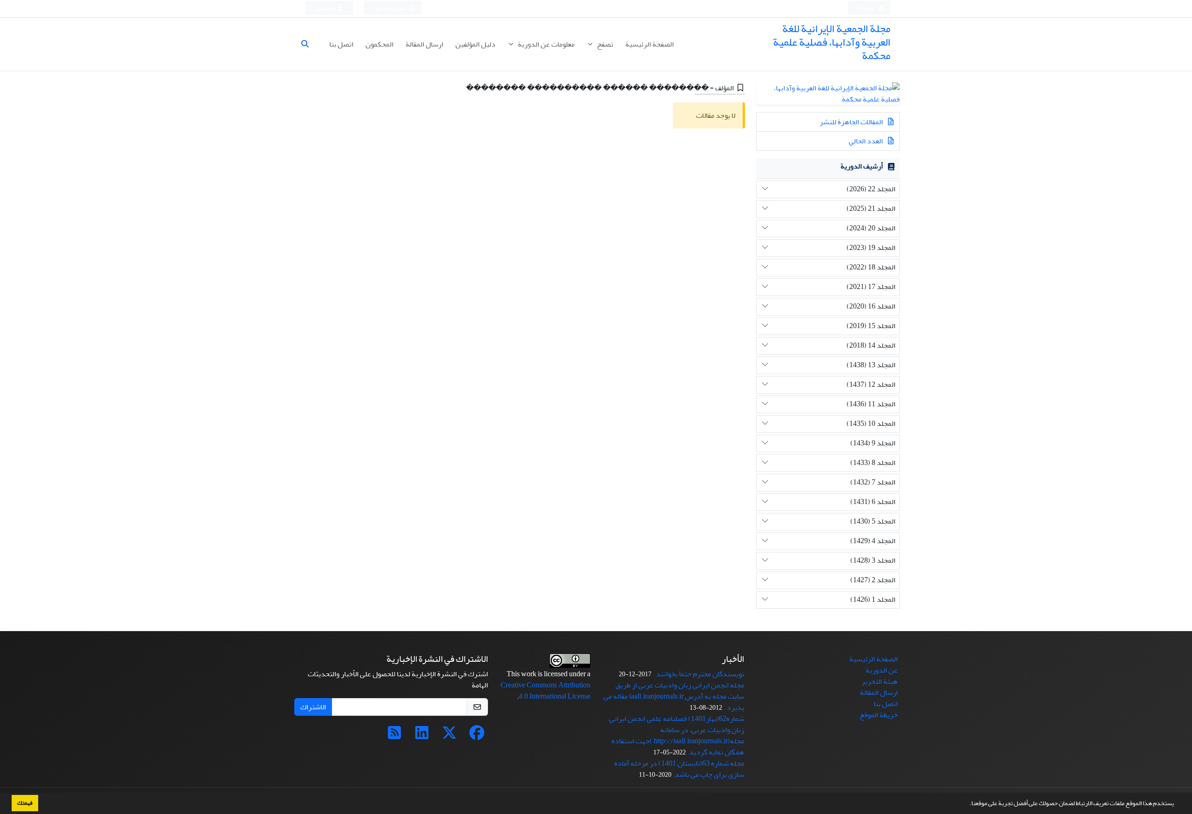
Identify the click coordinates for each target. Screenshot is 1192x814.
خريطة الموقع (879, 715)
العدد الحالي (866, 141)
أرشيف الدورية (861, 166)
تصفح (604, 44)
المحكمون (379, 44)
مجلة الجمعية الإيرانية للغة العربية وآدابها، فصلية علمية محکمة (831, 42)
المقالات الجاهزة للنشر (852, 122)
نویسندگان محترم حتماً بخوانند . (698, 674)
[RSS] (394, 736)
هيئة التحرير (879, 681)
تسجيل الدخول (390, 8)
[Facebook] (477, 736)
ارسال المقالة (424, 44)
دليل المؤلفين (475, 44)
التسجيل (325, 8)
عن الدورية (882, 670)
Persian (866, 8)
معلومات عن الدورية (545, 44)
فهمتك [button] (25, 802)
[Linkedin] (422, 736)
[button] (967, 804)
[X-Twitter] (449, 736)
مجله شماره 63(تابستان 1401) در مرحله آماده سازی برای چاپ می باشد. (679, 768)
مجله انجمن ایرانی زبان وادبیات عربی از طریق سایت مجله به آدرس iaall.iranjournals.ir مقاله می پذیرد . (673, 696)
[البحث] (308, 44)
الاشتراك (313, 707)
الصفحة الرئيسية (649, 44)
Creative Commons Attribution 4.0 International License (545, 690)
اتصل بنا (341, 44)
